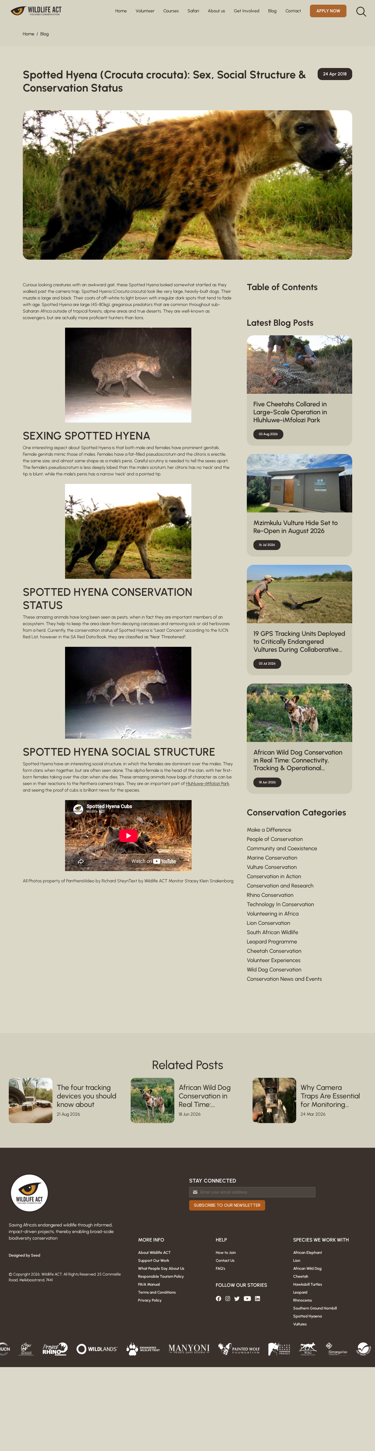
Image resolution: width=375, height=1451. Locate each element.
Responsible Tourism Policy (161, 1276)
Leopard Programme (272, 941)
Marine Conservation (272, 857)
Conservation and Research (280, 885)
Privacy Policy (150, 1300)
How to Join (226, 1252)
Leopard (300, 1292)
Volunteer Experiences (274, 960)
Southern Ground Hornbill (315, 1308)
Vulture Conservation (272, 867)
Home (121, 10)
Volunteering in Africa (273, 913)
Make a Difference (269, 829)
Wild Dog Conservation (274, 969)
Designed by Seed (24, 1255)
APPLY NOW (328, 10)
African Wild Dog (307, 1268)
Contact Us (225, 1260)
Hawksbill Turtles (307, 1284)
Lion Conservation (268, 923)
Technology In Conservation (280, 904)
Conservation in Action (274, 876)
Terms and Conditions (157, 1292)
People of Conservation (275, 839)
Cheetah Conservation (274, 951)
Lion (296, 1260)
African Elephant (307, 1252)
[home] (36, 11)
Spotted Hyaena (307, 1316)
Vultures (300, 1324)
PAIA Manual (149, 1284)
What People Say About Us (161, 1268)
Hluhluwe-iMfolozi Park (207, 783)
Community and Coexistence (282, 848)
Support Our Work (153, 1260)
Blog (44, 33)
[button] (145, 11)
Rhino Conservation (270, 895)
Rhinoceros (302, 1300)
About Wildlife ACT (154, 1252)
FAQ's (220, 1268)
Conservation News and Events (284, 979)
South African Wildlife (272, 932)
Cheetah (300, 1276)
